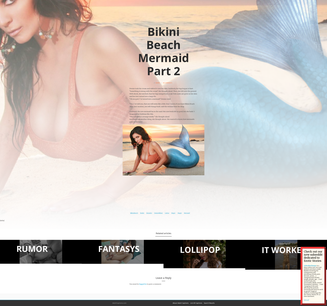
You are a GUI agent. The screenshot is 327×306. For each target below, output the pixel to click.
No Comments (167, 83)
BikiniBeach (134, 213)
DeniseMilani (158, 213)
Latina (167, 213)
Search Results (209, 303)
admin (158, 83)
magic (173, 213)
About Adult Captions (181, 303)
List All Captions (196, 303)
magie (180, 213)
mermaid (187, 213)
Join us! (306, 300)
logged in (143, 284)
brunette (149, 213)
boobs (142, 213)
